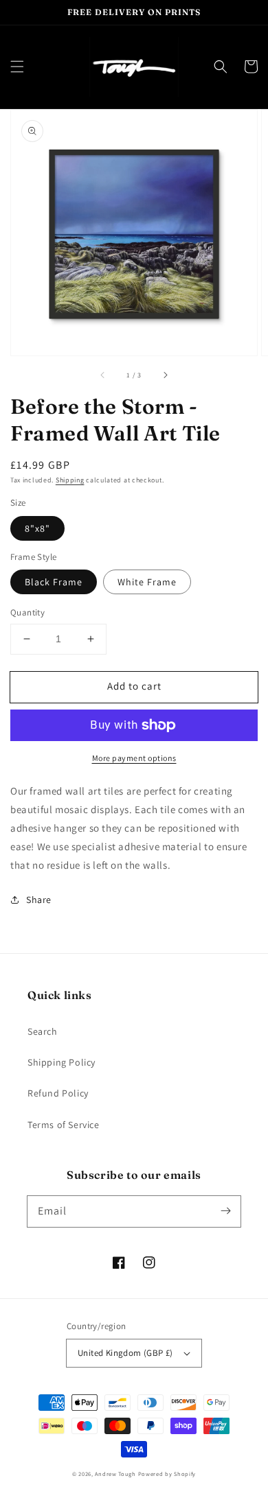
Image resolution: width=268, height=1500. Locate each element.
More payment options (134, 758)
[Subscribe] (225, 1211)
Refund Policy (58, 1093)
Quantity (27, 612)
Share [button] (39, 899)
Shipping (70, 480)
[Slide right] (165, 375)
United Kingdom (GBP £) (125, 1353)
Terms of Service (63, 1124)
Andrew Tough (115, 1473)
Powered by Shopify (167, 1473)
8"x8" (37, 528)
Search (42, 1031)
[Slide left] (103, 375)
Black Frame (53, 582)
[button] (17, 66)
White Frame (147, 582)
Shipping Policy (61, 1062)
